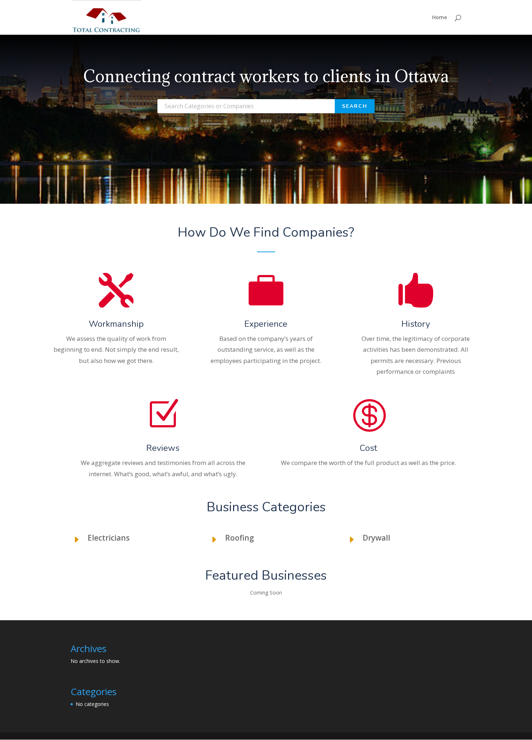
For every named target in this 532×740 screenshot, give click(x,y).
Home (439, 18)
